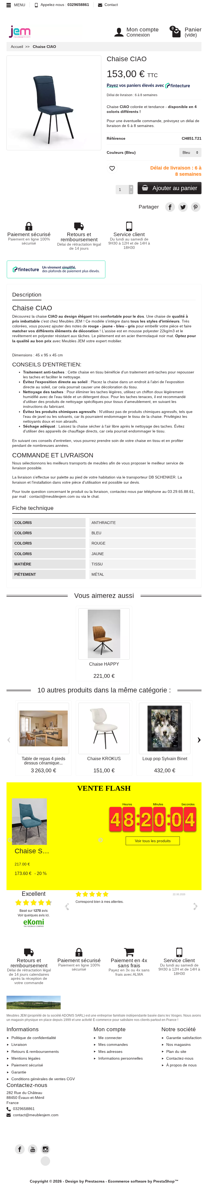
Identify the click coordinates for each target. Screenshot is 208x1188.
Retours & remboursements (35, 1051)
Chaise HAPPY (104, 664)
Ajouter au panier (174, 188)
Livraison (19, 1044)
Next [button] (195, 906)
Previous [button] (66, 906)
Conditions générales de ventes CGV (43, 1079)
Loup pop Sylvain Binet (164, 758)
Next (100, 840)
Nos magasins (178, 1044)
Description (26, 294)
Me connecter (110, 1038)
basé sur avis (34, 910)
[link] (170, 207)
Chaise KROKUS (104, 758)
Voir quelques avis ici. (34, 915)
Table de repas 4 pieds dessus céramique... (43, 760)
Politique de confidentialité (33, 1038)
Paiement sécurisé (27, 1065)
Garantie (18, 1072)
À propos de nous (181, 1065)
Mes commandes (113, 1044)
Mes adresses (110, 1051)
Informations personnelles (120, 1058)
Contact (111, 4)
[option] (131, 910)
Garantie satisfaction (184, 1038)
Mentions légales (25, 1058)
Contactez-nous (179, 1058)
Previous (10, 840)
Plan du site (176, 1051)
